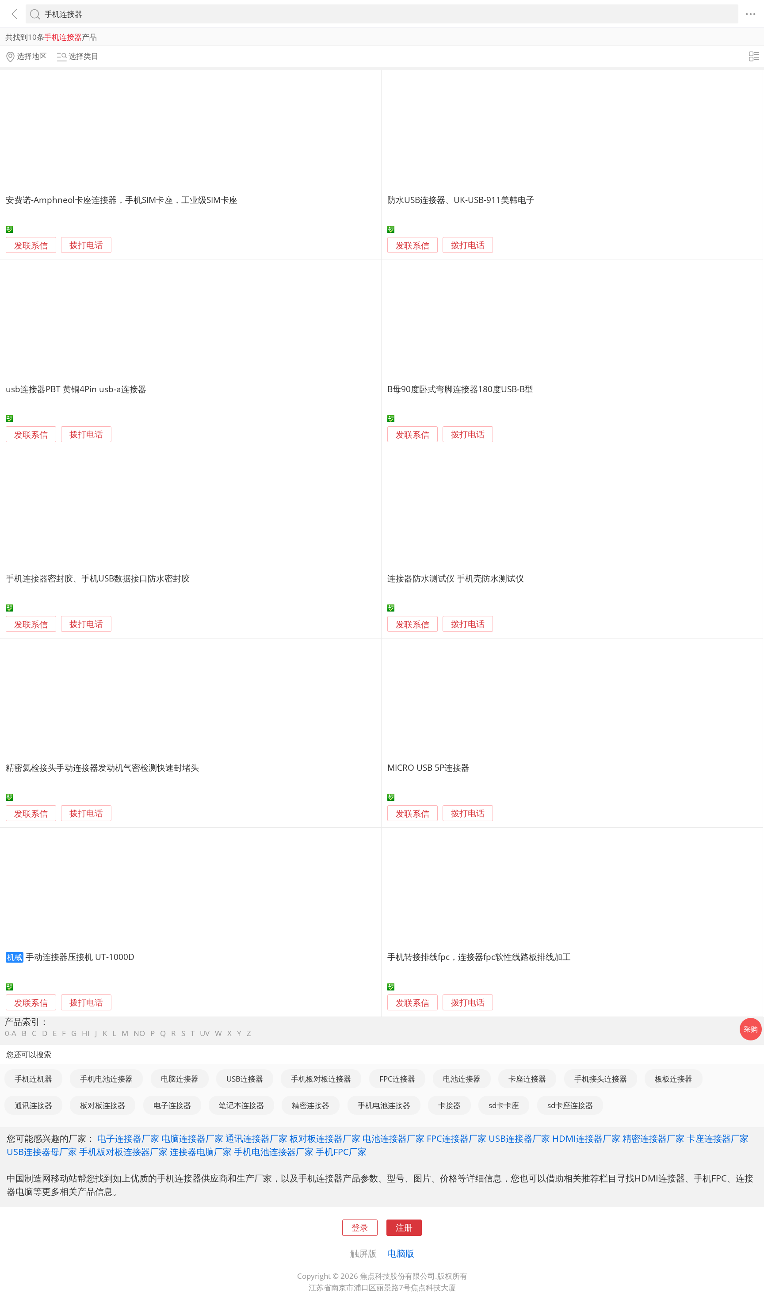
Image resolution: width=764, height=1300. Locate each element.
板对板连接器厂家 (325, 1138)
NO (139, 1033)
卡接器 (449, 1105)
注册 (404, 1227)
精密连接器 (310, 1105)
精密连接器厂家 (653, 1138)
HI (86, 1033)
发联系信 (31, 245)
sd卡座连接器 (570, 1105)
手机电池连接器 (106, 1079)
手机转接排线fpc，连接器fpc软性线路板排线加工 (479, 956)
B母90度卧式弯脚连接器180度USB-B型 (460, 388)
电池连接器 (462, 1079)
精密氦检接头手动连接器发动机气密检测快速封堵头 (102, 767)
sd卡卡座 (504, 1105)
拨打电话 (86, 245)
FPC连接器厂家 (456, 1138)
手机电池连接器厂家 (273, 1151)
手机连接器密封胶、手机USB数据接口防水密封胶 (98, 578)
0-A (10, 1033)
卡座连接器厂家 (718, 1138)
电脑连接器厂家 (192, 1138)
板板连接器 (673, 1079)
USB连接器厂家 (519, 1138)
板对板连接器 (102, 1105)
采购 (751, 1029)
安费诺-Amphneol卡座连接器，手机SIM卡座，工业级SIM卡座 (121, 199)
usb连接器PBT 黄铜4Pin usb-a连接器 (76, 388)
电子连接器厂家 (128, 1138)
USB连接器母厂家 (42, 1151)
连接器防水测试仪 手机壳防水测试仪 (455, 578)
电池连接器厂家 (393, 1138)
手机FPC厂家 (341, 1151)
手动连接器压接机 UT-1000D (80, 956)
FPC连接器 (397, 1079)
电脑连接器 (180, 1079)
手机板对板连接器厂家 (123, 1151)
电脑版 (401, 1253)
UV (205, 1033)
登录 (359, 1227)
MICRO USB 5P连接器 (428, 767)
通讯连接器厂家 (256, 1138)
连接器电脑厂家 (201, 1151)
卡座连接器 (527, 1079)
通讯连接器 (33, 1105)
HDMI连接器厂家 (586, 1138)
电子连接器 (172, 1105)
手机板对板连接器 (321, 1079)
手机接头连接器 (600, 1079)
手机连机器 (33, 1079)
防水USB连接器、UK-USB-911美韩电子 (461, 199)
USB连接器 (244, 1079)
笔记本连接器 (241, 1105)
